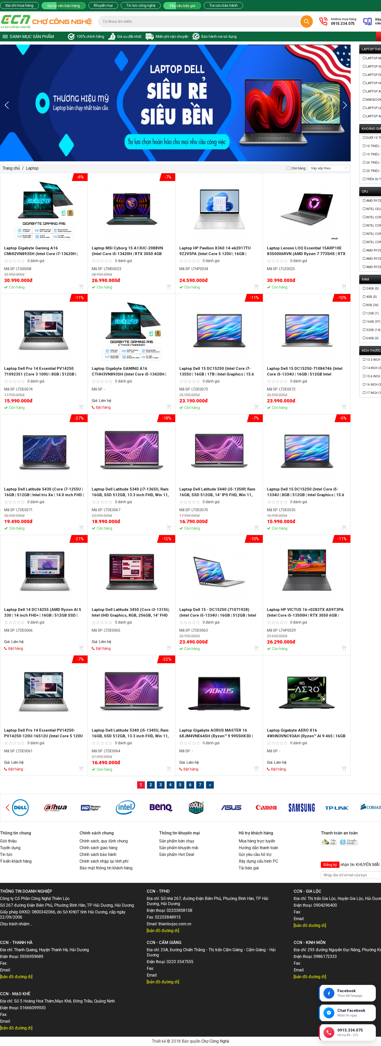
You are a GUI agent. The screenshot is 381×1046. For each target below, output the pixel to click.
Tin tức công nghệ (140, 5)
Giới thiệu (8, 841)
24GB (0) (372, 288)
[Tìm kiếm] (306, 21)
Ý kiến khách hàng (16, 861)
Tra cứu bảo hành (223, 5)
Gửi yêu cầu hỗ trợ (255, 854)
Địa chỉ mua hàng (19, 5)
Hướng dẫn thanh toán (258, 847)
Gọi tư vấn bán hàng (63, 6)
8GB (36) (372, 305)
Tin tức (6, 854)
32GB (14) (373, 330)
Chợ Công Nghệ (215, 1041)
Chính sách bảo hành (98, 854)
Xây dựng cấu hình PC (258, 861)
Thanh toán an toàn (339, 833)
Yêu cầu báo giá (182, 6)
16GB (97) (373, 321)
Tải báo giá (249, 867)
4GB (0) (371, 297)
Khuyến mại (103, 5)
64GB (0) (372, 338)
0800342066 (43, 912)
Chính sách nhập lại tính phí (104, 861)
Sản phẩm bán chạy (176, 841)
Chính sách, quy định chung (104, 841)
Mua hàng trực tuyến (257, 841)
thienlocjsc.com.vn (174, 923)
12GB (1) (372, 313)
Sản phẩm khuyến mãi (178, 847)
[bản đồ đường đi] (163, 930)
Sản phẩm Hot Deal (176, 854)
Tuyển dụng (10, 847)
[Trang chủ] (46, 21)
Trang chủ (11, 168)
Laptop (32, 168)
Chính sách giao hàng (98, 847)
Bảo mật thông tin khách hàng (106, 867)
